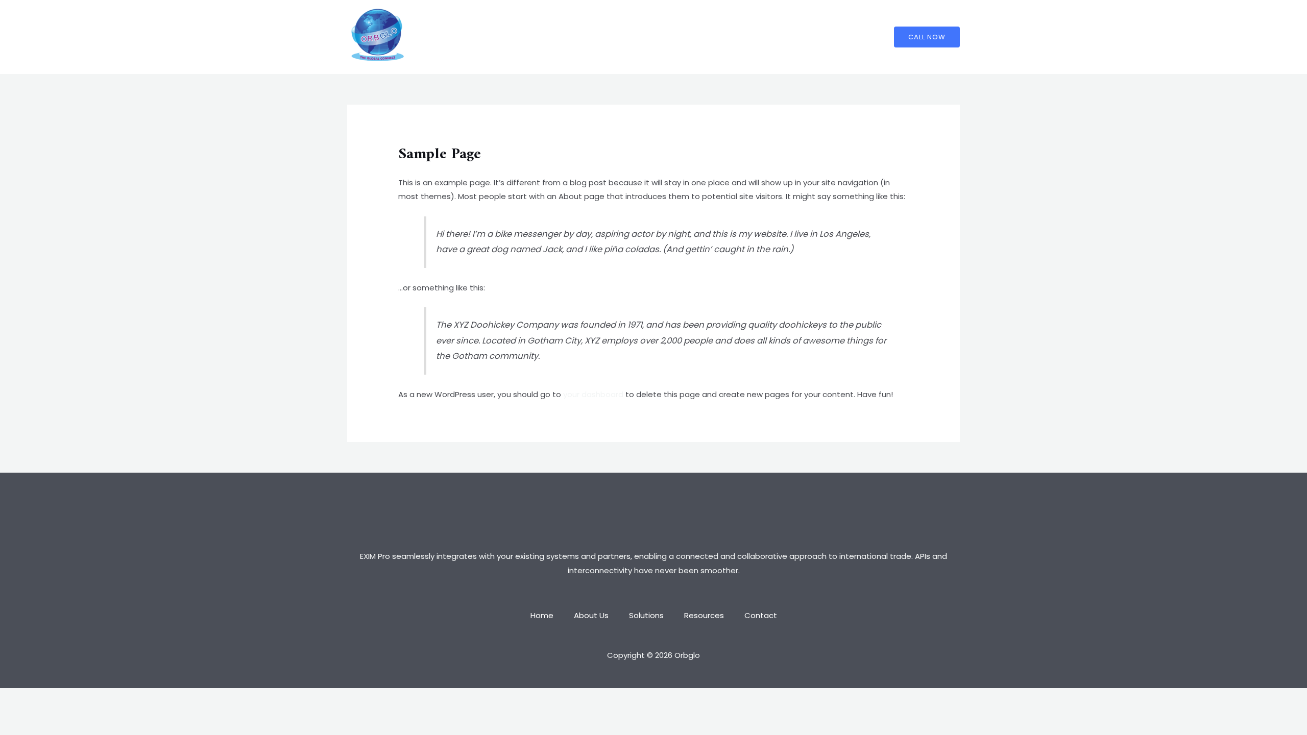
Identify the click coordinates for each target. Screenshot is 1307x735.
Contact (750, 37)
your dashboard (593, 394)
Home (552, 37)
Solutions (646, 37)
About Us (596, 37)
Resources (699, 37)
